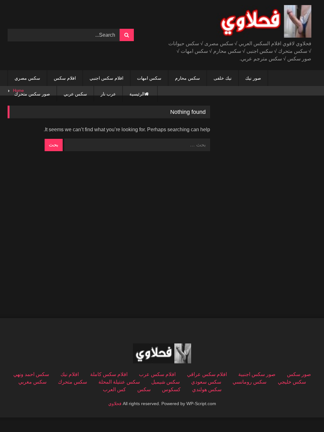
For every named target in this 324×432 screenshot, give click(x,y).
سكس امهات (149, 78)
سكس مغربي (32, 382)
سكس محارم (187, 78)
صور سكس (299, 374)
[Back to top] (304, 413)
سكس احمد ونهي (31, 374)
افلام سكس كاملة (109, 374)
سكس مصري (27, 78)
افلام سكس (65, 78)
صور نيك (253, 78)
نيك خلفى (223, 78)
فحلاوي (115, 403)
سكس (144, 389)
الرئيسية (137, 93)
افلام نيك (69, 374)
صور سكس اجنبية (257, 374)
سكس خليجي (292, 382)
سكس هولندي (206, 389)
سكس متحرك (72, 382)
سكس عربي (75, 93)
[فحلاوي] (246, 22)
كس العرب (114, 389)
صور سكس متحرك (32, 93)
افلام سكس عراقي (207, 374)
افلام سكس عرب (157, 374)
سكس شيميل (165, 382)
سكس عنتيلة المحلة (119, 382)
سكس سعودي (206, 382)
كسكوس (171, 389)
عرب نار (108, 93)
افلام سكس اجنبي (106, 78)
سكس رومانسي (249, 382)
